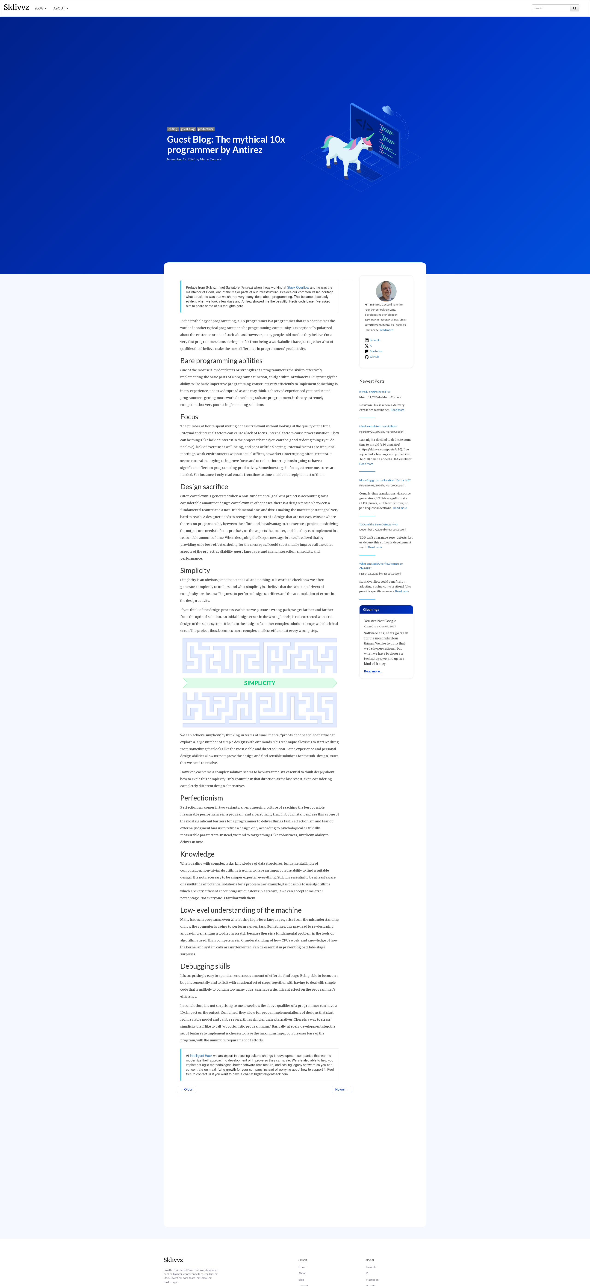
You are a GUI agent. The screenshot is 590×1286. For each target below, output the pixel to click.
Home (302, 1267)
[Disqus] (264, 1155)
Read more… (373, 671)
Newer (342, 1089)
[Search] (574, 7)
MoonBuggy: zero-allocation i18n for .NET (385, 480)
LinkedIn (375, 340)
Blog (301, 1279)
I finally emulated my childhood (378, 426)
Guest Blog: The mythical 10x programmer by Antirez (226, 144)
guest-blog (188, 129)
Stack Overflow (298, 287)
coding (172, 129)
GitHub (374, 356)
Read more (386, 330)
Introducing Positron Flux (374, 391)
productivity (205, 129)
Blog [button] (39, 8)
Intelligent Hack (201, 1055)
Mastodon (376, 351)
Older (186, 1089)
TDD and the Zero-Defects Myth (378, 524)
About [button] (59, 8)
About (302, 1273)
